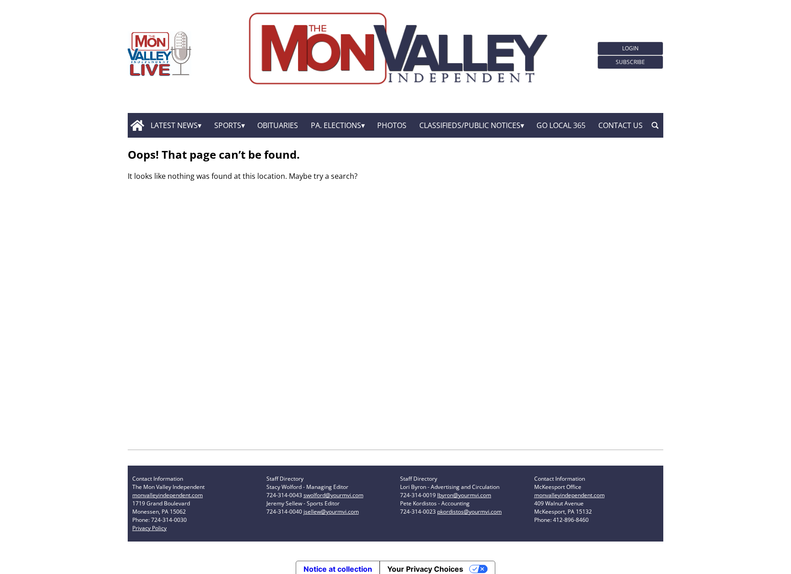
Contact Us (620, 125)
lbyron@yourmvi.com (464, 495)
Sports (227, 125)
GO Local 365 (560, 125)
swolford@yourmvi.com (333, 495)
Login (630, 48)
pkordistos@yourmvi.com (469, 511)
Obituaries (277, 125)
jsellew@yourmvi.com (331, 511)
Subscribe (630, 62)
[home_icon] (137, 125)
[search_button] (655, 125)
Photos (391, 125)
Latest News (174, 125)
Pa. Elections (336, 125)
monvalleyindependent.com (167, 495)
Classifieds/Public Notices (469, 125)
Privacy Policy (149, 528)
